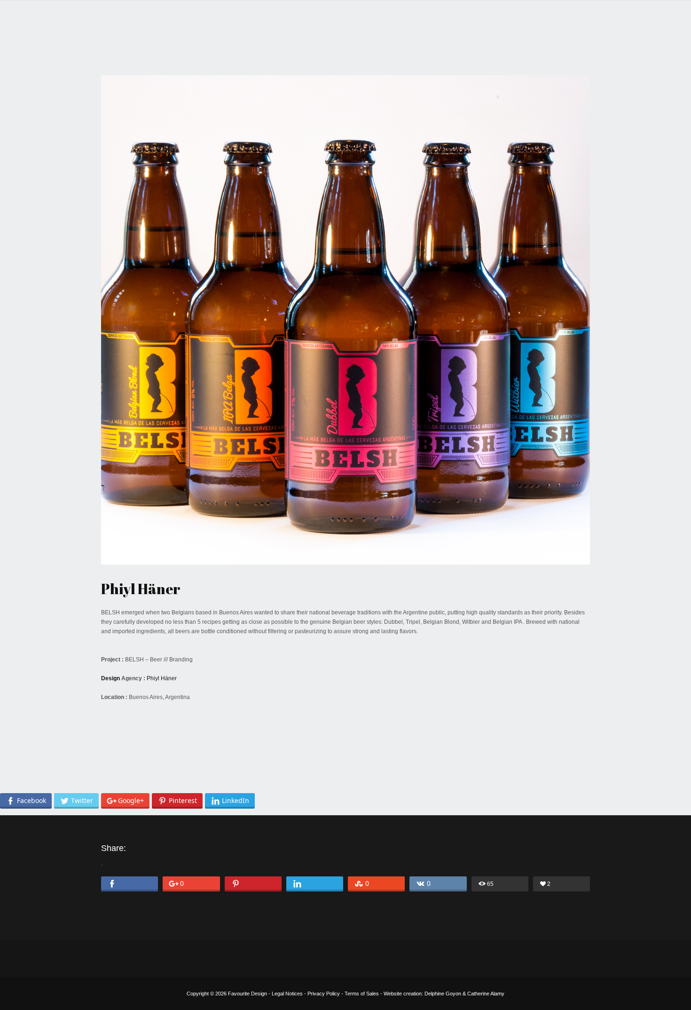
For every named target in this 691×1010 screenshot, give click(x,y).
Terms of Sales (362, 993)
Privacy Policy (323, 993)
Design (110, 678)
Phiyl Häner (162, 678)
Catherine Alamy (485, 993)
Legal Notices (287, 993)
